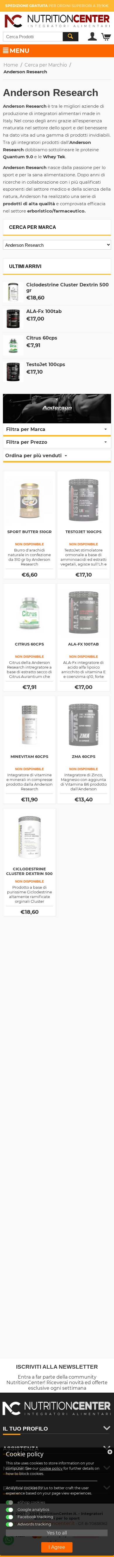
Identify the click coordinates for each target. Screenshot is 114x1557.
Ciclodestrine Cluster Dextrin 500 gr (29, 874)
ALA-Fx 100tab (44, 311)
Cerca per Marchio (46, 65)
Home (11, 65)
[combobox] (41, 36)
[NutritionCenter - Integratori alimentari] (57, 20)
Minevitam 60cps (29, 756)
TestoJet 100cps (45, 364)
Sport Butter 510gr (29, 531)
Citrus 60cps (41, 338)
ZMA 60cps (83, 756)
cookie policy (51, 1468)
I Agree (57, 1547)
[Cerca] (70, 36)
